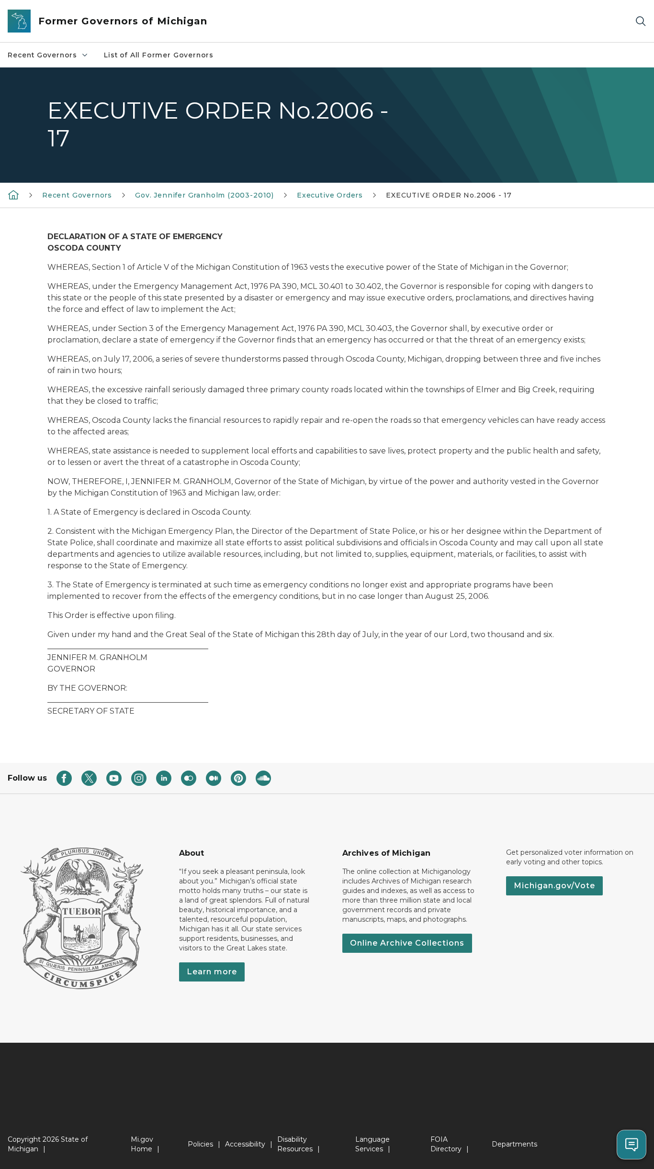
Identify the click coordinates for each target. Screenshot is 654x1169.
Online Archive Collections (407, 943)
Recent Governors (42, 55)
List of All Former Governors (159, 55)
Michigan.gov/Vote (554, 885)
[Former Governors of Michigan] (13, 194)
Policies (200, 1144)
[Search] (640, 21)
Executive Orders (330, 195)
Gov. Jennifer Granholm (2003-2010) (204, 195)
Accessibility (245, 1144)
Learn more (212, 971)
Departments (514, 1144)
